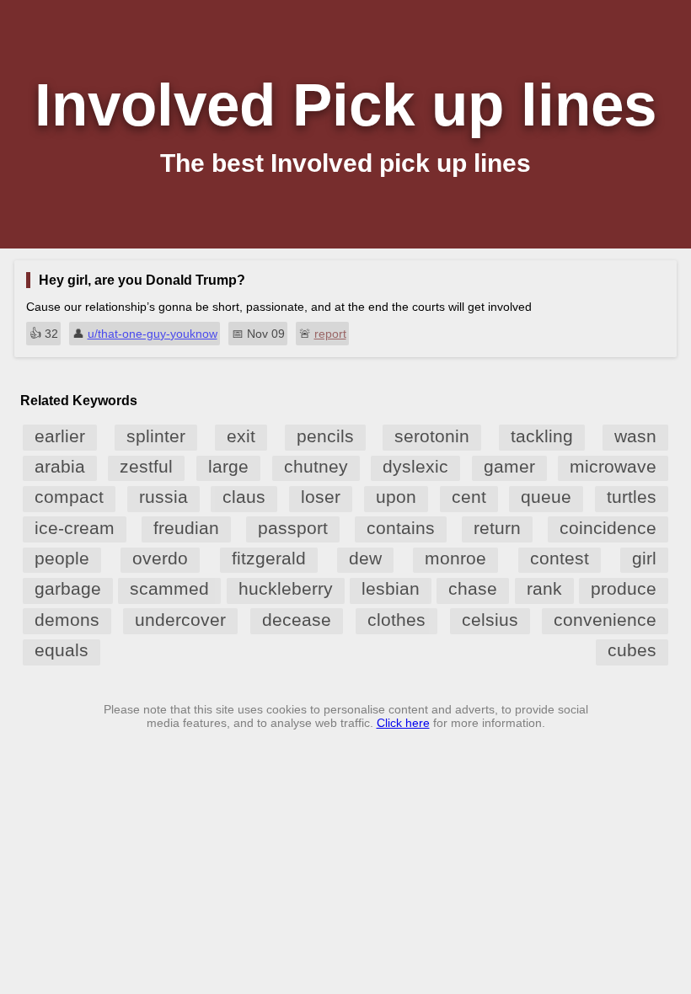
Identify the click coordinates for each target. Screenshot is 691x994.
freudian (186, 527)
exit (241, 436)
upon (396, 496)
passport (293, 527)
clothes (396, 619)
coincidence (608, 527)
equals (61, 650)
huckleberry (285, 588)
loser (320, 496)
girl (644, 558)
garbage (68, 588)
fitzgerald (269, 558)
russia (163, 496)
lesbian (391, 588)
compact (69, 496)
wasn (635, 436)
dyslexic (415, 466)
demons (67, 619)
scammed (169, 588)
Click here (403, 722)
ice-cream (75, 527)
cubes (632, 650)
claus (243, 496)
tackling (542, 436)
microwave (613, 466)
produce (623, 588)
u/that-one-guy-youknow (152, 333)
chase (472, 588)
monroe (455, 558)
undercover (180, 619)
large (228, 466)
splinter (155, 436)
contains (401, 527)
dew (365, 558)
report (330, 333)
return (497, 527)
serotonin (431, 436)
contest (559, 558)
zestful (146, 466)
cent (469, 496)
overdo (160, 558)
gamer (509, 466)
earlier (60, 436)
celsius (490, 619)
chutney (316, 466)
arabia (60, 466)
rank (544, 588)
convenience (605, 619)
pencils (325, 436)
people (62, 558)
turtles (631, 496)
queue (546, 496)
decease (296, 619)
